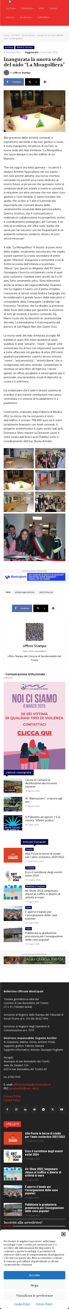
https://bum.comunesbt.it (34, 651)
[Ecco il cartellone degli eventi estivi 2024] (13, 873)
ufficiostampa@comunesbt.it (32, 1084)
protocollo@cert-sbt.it (24, 1088)
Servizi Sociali (28, 35)
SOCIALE (15, 35)
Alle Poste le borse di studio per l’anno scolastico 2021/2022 (44, 855)
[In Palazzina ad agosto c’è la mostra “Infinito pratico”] (13, 822)
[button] (63, 1234)
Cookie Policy (22, 1304)
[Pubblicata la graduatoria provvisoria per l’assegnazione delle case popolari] (13, 934)
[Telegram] (43, 1109)
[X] (52, 1109)
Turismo (30, 867)
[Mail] (34, 1109)
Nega (34, 1285)
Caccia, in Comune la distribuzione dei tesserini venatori (41, 783)
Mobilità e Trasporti (35, 886)
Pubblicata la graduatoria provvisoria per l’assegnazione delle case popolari (44, 936)
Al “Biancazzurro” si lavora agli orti (43, 800)
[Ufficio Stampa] (7, 72)
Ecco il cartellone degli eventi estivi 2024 (43, 873)
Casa (28, 907)
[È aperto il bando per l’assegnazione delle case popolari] (13, 913)
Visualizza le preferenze (34, 1295)
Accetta (34, 1275)
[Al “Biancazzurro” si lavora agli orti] (13, 804)
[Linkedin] (25, 1109)
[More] (45, 82)
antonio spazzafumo (24, 592)
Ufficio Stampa (22, 72)
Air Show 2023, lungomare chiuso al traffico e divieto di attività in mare (42, 894)
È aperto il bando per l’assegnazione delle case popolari (41, 915)
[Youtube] (61, 1109)
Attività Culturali (12, 827)
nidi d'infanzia (46, 592)
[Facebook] (7, 1109)
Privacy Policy (44, 1304)
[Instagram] (16, 1109)
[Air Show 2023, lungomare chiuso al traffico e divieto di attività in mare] (13, 892)
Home (6, 35)
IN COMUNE (10, 790)
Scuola (9, 47)
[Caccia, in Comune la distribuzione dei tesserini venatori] (13, 785)
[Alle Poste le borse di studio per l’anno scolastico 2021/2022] (13, 855)
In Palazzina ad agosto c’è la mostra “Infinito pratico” (42, 818)
